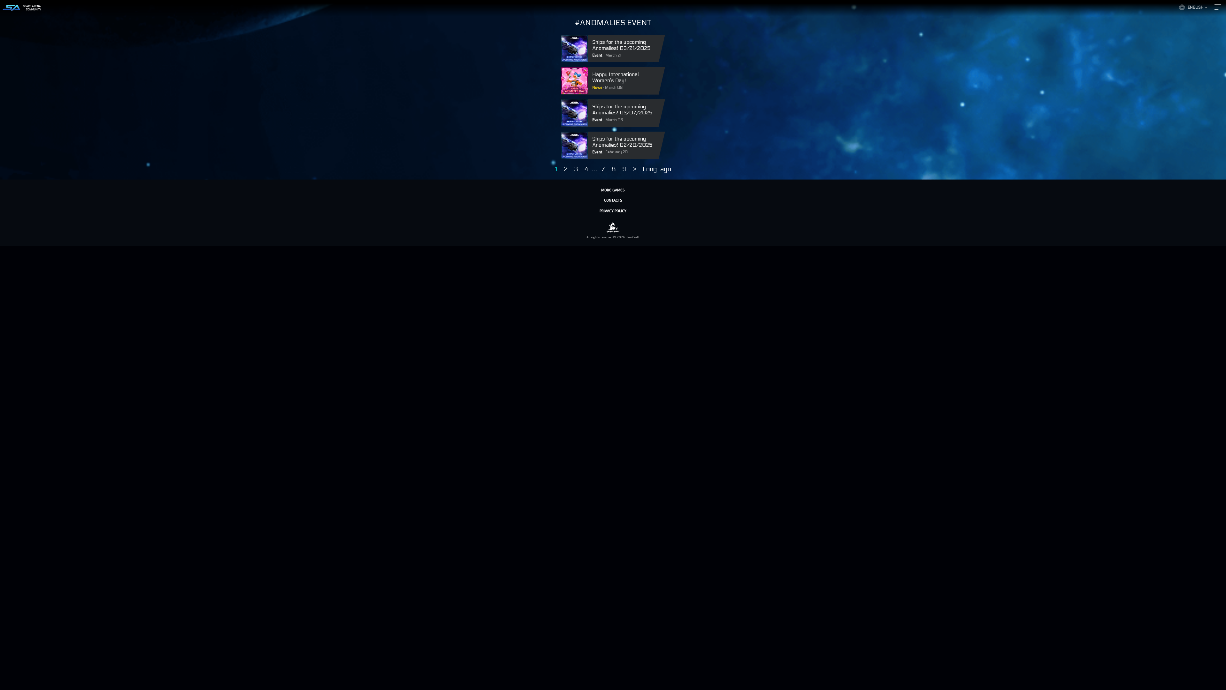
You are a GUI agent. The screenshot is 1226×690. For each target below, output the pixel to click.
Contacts (613, 200)
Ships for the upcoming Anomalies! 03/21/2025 (621, 45)
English (1196, 7)
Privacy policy (613, 210)
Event (597, 55)
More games (613, 190)
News (597, 87)
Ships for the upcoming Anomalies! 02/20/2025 (622, 142)
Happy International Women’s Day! (615, 77)
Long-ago (657, 169)
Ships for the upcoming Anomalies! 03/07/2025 (622, 109)
